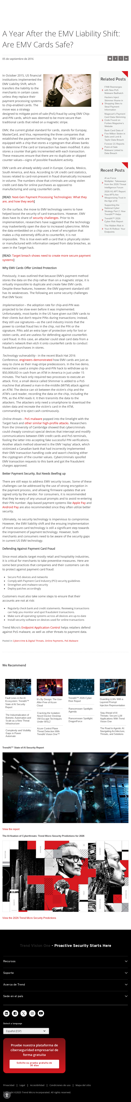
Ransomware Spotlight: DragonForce (81, 720)
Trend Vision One (35, 945)
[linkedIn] (126, 58)
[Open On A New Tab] (23, 1013)
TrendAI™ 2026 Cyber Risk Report (113, 220)
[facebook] (115, 58)
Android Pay (10, 507)
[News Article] (65, 787)
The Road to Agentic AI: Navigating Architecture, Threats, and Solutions (112, 731)
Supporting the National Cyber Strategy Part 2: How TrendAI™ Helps (113, 210)
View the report (10, 828)
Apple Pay (79, 503)
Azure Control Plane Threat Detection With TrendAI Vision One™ (48, 731)
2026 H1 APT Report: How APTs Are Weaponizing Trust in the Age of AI (114, 196)
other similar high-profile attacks (47, 423)
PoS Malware (71, 640)
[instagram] (32, 1013)
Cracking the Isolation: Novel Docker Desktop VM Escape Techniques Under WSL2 (49, 717)
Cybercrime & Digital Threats (28, 640)
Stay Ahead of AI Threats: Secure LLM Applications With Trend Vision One (112, 717)
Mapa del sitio (83, 1085)
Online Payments (54, 640)
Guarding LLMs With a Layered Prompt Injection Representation (112, 702)
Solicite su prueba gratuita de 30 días (31, 1063)
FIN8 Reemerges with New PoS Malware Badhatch (112, 89)
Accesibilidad (37, 1085)
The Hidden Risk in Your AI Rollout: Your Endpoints (113, 228)
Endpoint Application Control (40, 627)
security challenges (45, 218)
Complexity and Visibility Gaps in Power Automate (18, 733)
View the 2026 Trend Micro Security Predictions (29, 917)
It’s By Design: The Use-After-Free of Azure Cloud (49, 702)
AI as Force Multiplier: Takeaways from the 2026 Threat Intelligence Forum (114, 183)
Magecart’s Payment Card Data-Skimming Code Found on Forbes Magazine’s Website (114, 120)
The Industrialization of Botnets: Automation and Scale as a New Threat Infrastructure (18, 719)
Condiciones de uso (60, 1085)
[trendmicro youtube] (41, 1013)
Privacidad (8, 1085)
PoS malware (33, 419)
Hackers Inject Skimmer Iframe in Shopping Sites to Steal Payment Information (112, 103)
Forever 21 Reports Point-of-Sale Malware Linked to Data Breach (113, 148)
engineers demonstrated (35, 360)
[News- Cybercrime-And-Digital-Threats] (110, 58)
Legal (22, 1085)
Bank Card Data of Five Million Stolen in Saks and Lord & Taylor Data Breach (113, 135)
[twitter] (120, 58)
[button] (26, 1031)
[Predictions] (65, 875)
